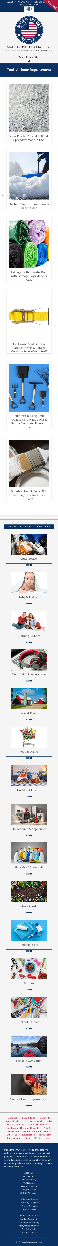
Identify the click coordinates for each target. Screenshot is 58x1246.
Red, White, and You (29, 1225)
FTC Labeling (29, 1182)
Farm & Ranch (29, 713)
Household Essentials (29, 867)
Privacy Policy (29, 1189)
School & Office (29, 1022)
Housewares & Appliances (29, 829)
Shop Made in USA (29, 1215)
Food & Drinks (29, 751)
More (48, 1138)
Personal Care (29, 944)
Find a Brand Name (29, 1199)
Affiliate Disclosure (29, 1193)
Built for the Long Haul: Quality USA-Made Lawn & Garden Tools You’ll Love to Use (29, 421)
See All (29, 565)
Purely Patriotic (29, 1229)
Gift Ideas (38, 1138)
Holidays (27, 1138)
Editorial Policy (29, 1179)
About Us (29, 1172)
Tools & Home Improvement (29, 1099)
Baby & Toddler (29, 597)
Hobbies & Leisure (29, 790)
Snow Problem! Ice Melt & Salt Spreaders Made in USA (29, 138)
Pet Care (29, 983)
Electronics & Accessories (29, 674)
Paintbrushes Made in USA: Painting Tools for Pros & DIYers (29, 495)
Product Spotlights (29, 1218)
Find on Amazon (29, 1206)
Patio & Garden (29, 906)
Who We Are (29, 1176)
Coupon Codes (29, 1209)
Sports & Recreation (29, 1060)
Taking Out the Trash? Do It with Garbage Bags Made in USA (29, 275)
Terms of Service (29, 1186)
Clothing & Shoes (29, 635)
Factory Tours (29, 1232)
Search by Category (29, 1202)
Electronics (21, 1121)
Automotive (29, 558)
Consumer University (29, 1222)
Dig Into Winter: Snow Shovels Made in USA (29, 206)
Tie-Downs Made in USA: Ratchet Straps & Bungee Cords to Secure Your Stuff (29, 347)
